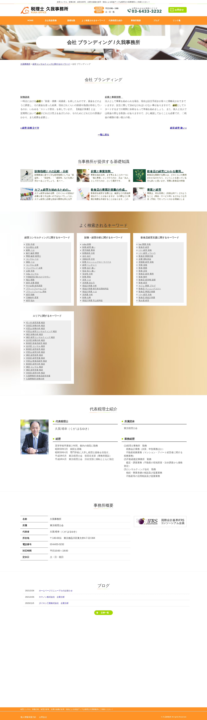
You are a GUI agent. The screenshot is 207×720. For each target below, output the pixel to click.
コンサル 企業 (32, 265)
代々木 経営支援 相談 (35, 322)
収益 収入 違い (88, 271)
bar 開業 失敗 (145, 244)
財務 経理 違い (88, 247)
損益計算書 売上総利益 (92, 300)
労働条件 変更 (32, 297)
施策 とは (30, 262)
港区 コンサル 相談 (34, 367)
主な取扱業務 (51, 20)
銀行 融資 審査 (32, 253)
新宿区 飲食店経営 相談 (36, 343)
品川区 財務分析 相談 (35, 340)
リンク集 (177, 20)
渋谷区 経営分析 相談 (35, 373)
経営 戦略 (30, 294)
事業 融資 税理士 (33, 256)
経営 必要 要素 (32, 283)
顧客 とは (30, 250)
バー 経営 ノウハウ (147, 253)
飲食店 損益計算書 (147, 297)
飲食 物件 (143, 277)
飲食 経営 (143, 283)
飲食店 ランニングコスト (150, 288)
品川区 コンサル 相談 (35, 346)
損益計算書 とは (89, 291)
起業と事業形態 (114, 97)
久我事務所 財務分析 (35, 379)
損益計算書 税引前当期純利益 (95, 288)
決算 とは (86, 280)
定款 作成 (30, 244)
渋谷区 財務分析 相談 (35, 325)
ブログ (156, 20)
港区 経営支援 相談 (34, 370)
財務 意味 (86, 277)
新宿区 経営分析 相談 (35, 364)
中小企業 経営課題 (34, 286)
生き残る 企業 (32, 247)
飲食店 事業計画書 (147, 291)
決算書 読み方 (88, 283)
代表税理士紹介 (116, 20)
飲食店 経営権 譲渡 (147, 280)
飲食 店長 (143, 271)
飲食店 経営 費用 (146, 274)
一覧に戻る (103, 134)
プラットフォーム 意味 (36, 291)
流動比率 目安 (88, 259)
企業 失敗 (30, 271)
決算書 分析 (87, 294)
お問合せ (179, 10)
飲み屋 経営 (144, 300)
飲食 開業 (143, 268)
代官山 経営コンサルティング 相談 (41, 331)
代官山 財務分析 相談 (35, 328)
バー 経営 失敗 (145, 294)
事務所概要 (136, 20)
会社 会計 (86, 256)
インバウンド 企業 (34, 268)
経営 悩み (30, 300)
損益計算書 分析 (89, 286)
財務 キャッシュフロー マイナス (96, 262)
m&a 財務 (86, 244)
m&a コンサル (32, 274)
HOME (30, 20)
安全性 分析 (87, 274)
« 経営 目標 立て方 (29, 128)
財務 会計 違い (88, 268)
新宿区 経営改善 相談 (35, 349)
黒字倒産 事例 (88, 250)
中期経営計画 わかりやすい (38, 277)
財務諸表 (24, 97)
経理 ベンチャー (89, 265)
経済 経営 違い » (178, 128)
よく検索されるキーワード (93, 20)
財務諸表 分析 (88, 253)
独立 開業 (30, 280)
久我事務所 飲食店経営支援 (38, 376)
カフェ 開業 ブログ (147, 286)
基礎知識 (71, 20)
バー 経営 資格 (145, 250)
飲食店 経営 (144, 247)
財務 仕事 (86, 297)
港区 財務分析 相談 (34, 334)
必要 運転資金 (145, 259)
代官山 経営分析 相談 (35, 352)
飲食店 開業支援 (146, 256)
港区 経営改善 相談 (34, 355)
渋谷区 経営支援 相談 (35, 358)
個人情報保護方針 (28, 717)
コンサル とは (32, 259)
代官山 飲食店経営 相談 (36, 361)
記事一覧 (105, 612)
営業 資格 (143, 265)
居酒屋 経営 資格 (146, 262)
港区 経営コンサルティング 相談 (40, 337)
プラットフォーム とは (36, 288)
